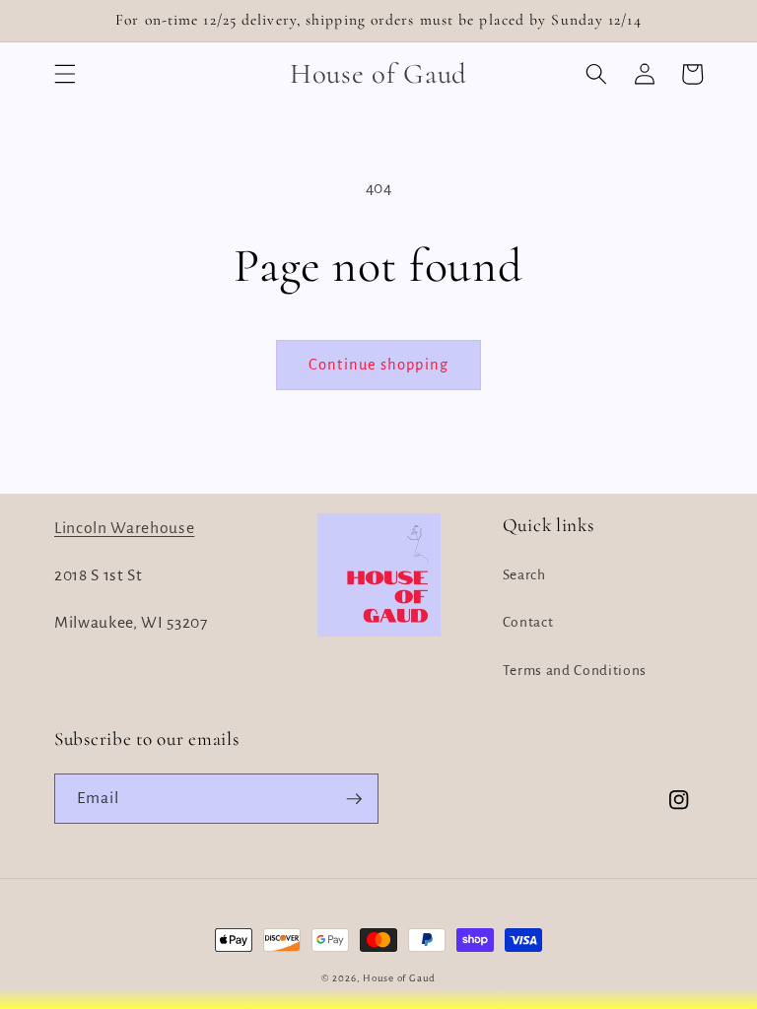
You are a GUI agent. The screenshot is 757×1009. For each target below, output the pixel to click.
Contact (528, 622)
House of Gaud (399, 978)
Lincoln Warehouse (124, 528)
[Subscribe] (354, 799)
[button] (65, 74)
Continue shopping (378, 364)
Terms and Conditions (575, 670)
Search (524, 575)
